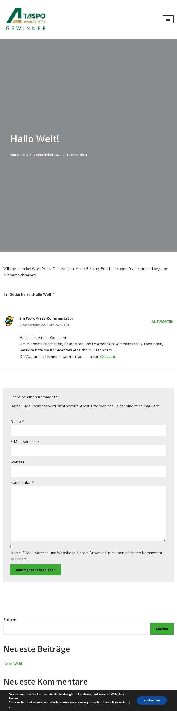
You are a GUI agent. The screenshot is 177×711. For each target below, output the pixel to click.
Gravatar (107, 356)
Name (17, 421)
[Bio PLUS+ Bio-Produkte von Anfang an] (26, 19)
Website (17, 462)
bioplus (22, 155)
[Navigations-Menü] (168, 19)
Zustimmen (152, 700)
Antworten (163, 321)
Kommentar (22, 482)
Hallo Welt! (12, 663)
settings (124, 702)
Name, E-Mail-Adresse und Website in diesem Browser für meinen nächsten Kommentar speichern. (86, 555)
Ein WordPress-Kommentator (46, 318)
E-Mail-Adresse (24, 441)
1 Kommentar (76, 155)
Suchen (9, 619)
